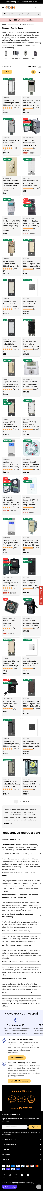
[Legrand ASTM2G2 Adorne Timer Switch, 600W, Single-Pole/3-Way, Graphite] (31, 727)
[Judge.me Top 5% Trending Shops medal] (31, 1099)
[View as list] (39, 72)
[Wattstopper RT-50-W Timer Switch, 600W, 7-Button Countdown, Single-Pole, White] (11, 126)
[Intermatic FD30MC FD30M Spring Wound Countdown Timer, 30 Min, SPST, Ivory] (11, 166)
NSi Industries (28, 138)
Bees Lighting (13, 1182)
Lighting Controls (14, 24)
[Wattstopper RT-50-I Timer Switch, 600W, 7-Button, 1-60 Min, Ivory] (31, 526)
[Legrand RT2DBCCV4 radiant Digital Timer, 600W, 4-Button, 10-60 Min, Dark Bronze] (31, 687)
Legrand (6, 98)
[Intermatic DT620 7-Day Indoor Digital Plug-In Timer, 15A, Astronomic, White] (31, 367)
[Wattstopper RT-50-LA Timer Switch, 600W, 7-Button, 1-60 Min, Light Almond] (11, 247)
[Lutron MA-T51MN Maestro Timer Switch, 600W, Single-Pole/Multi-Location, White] (31, 407)
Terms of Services (30, 1132)
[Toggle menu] (3, 7)
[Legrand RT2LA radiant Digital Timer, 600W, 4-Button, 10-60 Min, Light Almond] (31, 247)
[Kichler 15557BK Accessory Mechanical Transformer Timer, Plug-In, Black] (11, 606)
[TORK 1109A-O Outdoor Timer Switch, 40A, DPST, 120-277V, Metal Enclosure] (31, 126)
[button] (3, 20)
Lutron (26, 339)
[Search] (38, 14)
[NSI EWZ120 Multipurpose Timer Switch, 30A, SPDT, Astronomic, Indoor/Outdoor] (11, 566)
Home (4, 24)
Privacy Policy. (6, 1135)
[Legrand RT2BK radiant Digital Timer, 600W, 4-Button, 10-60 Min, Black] (11, 727)
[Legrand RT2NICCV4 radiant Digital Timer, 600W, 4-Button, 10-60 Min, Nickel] (11, 767)
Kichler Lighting (9, 618)
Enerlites (26, 178)
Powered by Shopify (26, 1182)
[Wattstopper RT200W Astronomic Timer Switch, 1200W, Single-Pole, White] (31, 86)
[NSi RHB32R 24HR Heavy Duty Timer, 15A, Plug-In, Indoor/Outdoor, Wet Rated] (11, 687)
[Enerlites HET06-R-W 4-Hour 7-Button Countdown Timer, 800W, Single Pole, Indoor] (31, 166)
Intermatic (7, 178)
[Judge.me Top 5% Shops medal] (22, 1099)
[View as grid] (33, 72)
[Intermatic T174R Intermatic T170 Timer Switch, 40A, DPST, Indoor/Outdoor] (31, 767)
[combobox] (21, 14)
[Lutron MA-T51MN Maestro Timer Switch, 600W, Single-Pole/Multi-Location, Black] (31, 327)
